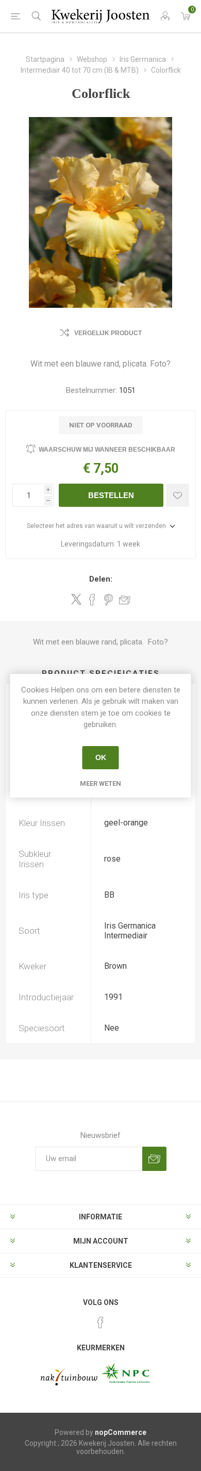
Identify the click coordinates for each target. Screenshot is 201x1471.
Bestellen (111, 495)
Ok (100, 757)
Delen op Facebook (92, 599)
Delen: (100, 579)
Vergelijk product (108, 333)
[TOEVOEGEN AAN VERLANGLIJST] (177, 495)
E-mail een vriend (124, 599)
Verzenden (154, 1159)
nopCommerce (120, 1432)
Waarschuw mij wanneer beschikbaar (107, 449)
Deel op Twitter (76, 599)
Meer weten (100, 783)
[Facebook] (100, 1322)
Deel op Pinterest (108, 599)
